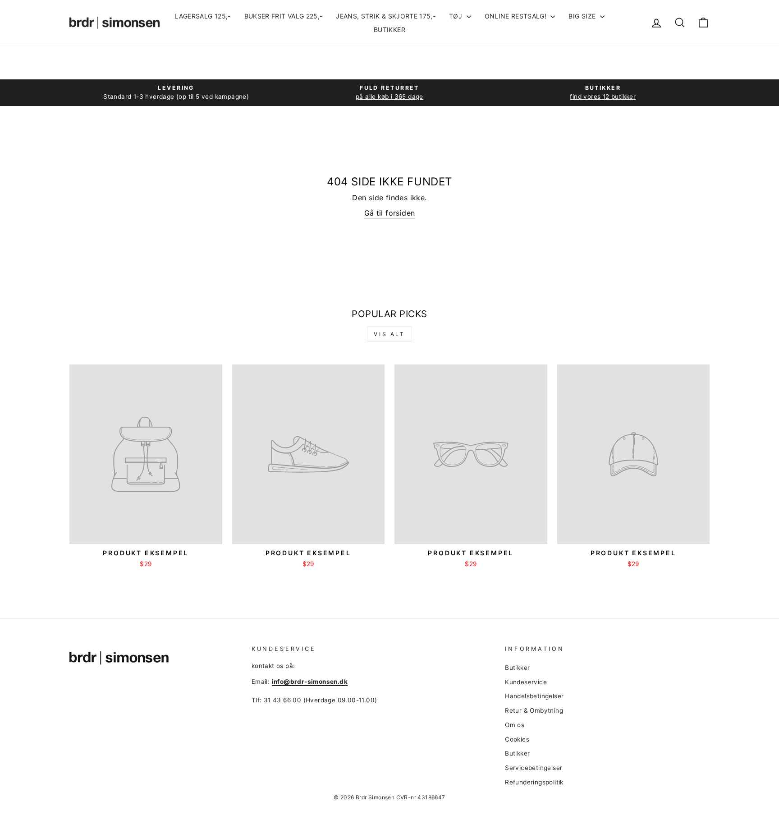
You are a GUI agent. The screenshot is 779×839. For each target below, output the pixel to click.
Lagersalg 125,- (202, 16)
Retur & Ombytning (534, 710)
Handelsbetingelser (534, 696)
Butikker (389, 29)
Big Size (582, 16)
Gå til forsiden (389, 212)
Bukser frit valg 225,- (283, 16)
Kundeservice (526, 682)
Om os (514, 724)
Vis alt (389, 334)
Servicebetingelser (533, 767)
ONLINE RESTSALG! (517, 16)
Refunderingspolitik (534, 782)
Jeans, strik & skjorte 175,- (385, 16)
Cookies (517, 739)
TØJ (456, 16)
